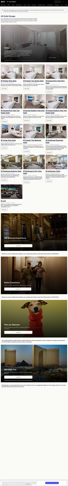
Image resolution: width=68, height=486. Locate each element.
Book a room (3, 5)
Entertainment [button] (18, 5)
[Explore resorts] (16, 2)
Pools (29, 5)
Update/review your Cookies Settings (52, 482)
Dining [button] (24, 5)
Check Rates (4, 88)
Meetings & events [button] (41, 5)
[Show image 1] (19, 60)
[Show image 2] (49, 60)
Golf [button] (61, 5)
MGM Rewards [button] (50, 5)
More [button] (66, 5)
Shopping (57, 5)
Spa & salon (34, 5)
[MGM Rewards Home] (3, 1)
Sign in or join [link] (57, 1)
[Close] (66, 483)
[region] (34, 483)
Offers (9, 5)
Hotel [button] (13, 5)
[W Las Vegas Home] (11, 2)
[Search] (63, 1)
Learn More (18, 245)
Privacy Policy (28, 483)
